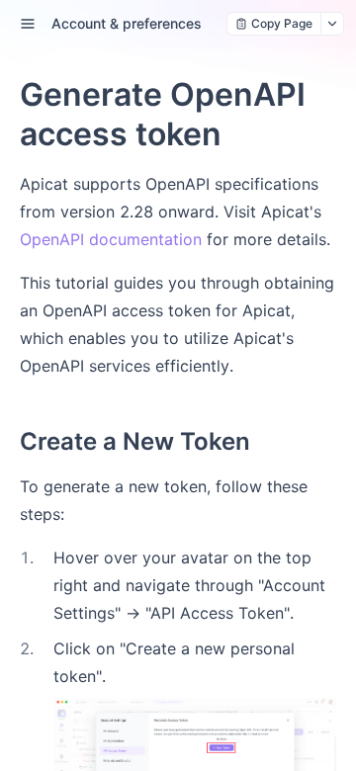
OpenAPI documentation (111, 239)
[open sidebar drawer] (28, 24)
